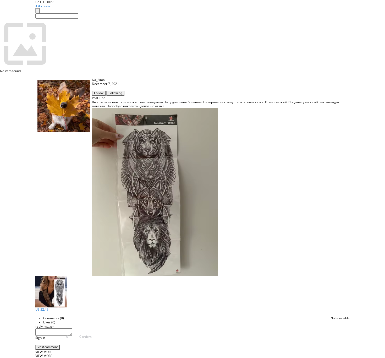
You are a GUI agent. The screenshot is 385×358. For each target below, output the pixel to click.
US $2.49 (41, 309)
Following (115, 93)
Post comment (47, 347)
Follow (98, 93)
